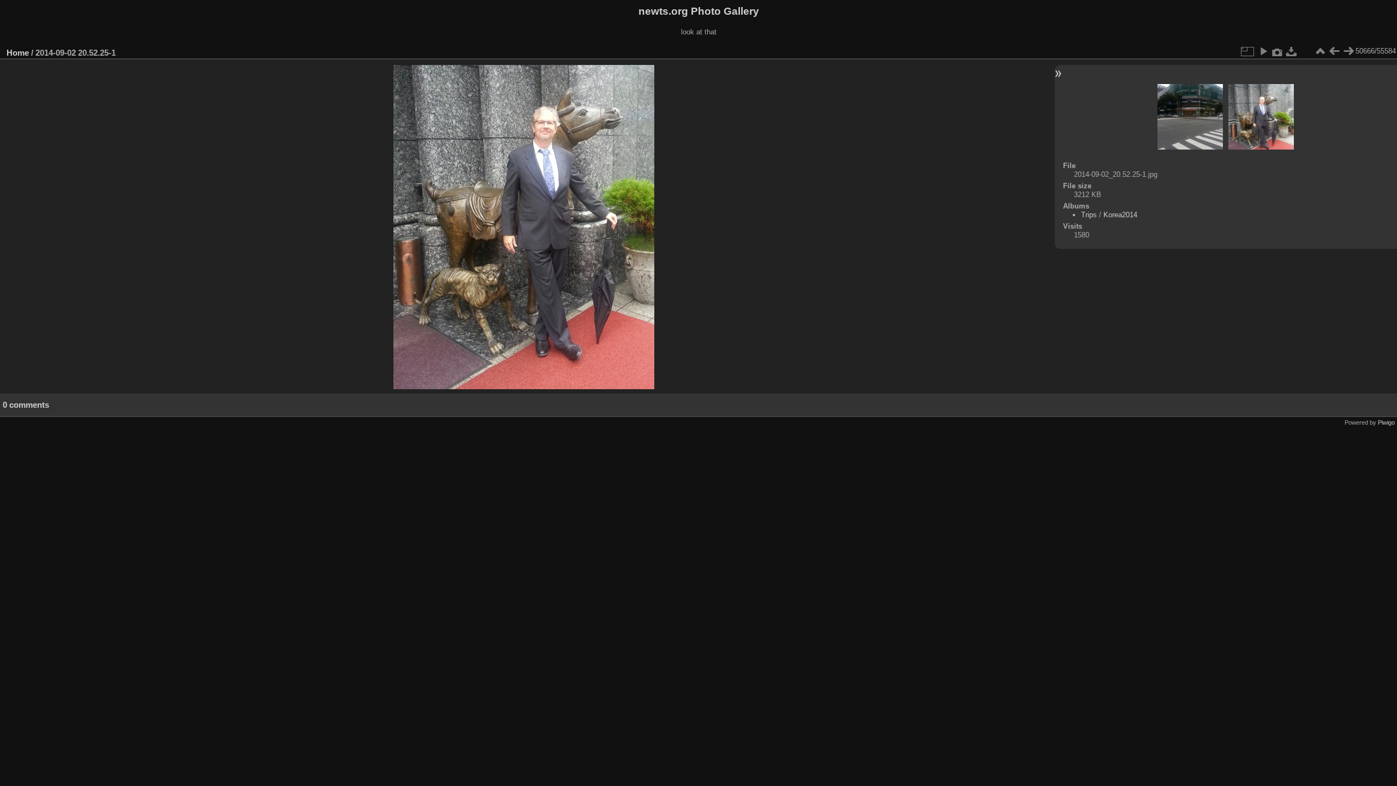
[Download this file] (1292, 51)
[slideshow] (1263, 51)
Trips (1089, 215)
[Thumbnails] (1320, 51)
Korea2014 (1120, 215)
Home (18, 52)
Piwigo (1386, 422)
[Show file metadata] (1277, 51)
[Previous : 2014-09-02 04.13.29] (1334, 51)
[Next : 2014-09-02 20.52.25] (1348, 51)
